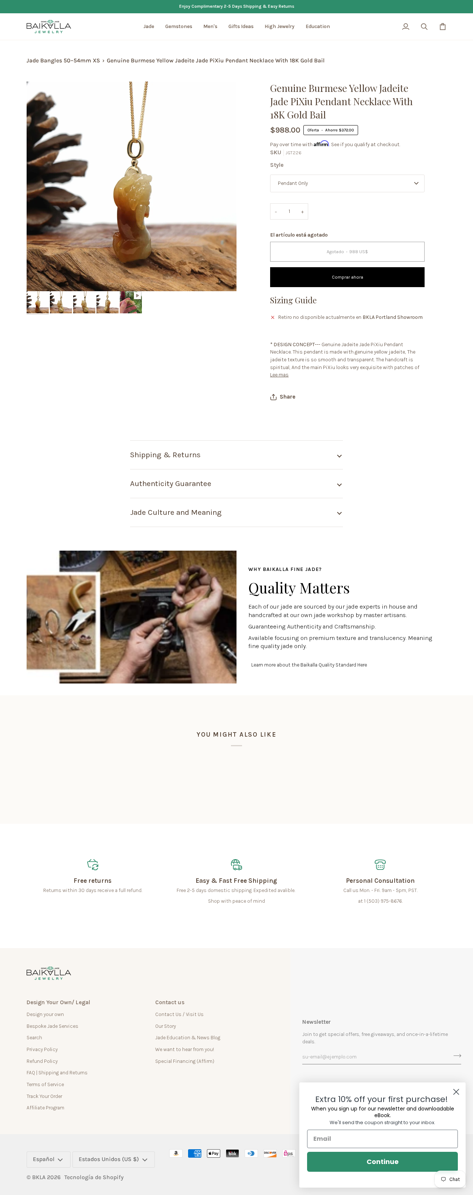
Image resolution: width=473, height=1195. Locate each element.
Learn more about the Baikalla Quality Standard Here (309, 665)
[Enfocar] (40, 277)
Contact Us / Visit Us (179, 1014)
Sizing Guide (293, 300)
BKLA (38, 1177)
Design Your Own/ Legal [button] (58, 1002)
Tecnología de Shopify (94, 1177)
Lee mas (279, 375)
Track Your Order (44, 1096)
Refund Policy (42, 1061)
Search (34, 1037)
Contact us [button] (169, 1002)
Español (44, 1159)
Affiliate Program (45, 1107)
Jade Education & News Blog (187, 1037)
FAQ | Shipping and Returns (57, 1072)
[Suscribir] (455, 1056)
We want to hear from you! (184, 1049)
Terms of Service (45, 1084)
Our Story (165, 1026)
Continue (383, 1161)
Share (287, 396)
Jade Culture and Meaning (176, 512)
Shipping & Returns (165, 454)
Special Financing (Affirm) (184, 1061)
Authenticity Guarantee (170, 483)
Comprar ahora (347, 277)
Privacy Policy (42, 1049)
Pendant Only (293, 183)
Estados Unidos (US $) (109, 1159)
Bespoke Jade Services (52, 1026)
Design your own (45, 1014)
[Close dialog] (456, 1091)
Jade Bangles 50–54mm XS (63, 60)
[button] (149, 26)
